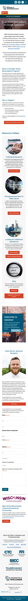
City (2, 452)
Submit (5, 489)
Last (2, 426)
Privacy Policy (18, 599)
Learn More (6, 521)
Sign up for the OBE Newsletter (14, 547)
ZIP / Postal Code (4, 458)
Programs (11, 544)
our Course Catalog (13, 45)
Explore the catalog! (14, 171)
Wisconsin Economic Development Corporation (13, 516)
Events (17, 544)
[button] (26, 2)
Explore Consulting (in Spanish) (14, 256)
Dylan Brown (22, 116)
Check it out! (14, 290)
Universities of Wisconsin (17, 542)
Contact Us (4, 544)
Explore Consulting (14, 252)
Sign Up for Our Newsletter (13, 16)
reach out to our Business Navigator (16, 48)
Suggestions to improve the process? (14, 295)
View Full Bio (14, 404)
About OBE (23, 544)
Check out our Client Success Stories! (14, 122)
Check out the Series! (14, 213)
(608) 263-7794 (4, 592)
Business (3, 436)
